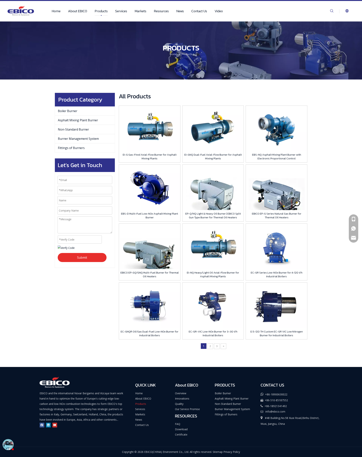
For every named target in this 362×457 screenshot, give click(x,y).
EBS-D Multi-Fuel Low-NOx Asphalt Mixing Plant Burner (149, 215)
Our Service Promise (187, 409)
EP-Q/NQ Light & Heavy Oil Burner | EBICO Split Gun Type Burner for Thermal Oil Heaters (213, 215)
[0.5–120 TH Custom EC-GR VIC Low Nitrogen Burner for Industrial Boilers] (276, 306)
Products (101, 11)
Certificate (181, 434)
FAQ (177, 424)
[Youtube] (54, 424)
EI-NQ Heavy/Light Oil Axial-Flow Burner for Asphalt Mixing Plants (213, 274)
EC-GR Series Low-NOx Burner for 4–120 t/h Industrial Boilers (276, 274)
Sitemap (218, 452)
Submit (82, 257)
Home (56, 11)
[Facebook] (42, 424)
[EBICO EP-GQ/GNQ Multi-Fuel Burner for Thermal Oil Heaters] (149, 254)
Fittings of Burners (71, 148)
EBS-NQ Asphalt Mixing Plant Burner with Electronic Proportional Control (276, 156)
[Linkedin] (48, 424)
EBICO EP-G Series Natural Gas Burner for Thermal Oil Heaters (276, 215)
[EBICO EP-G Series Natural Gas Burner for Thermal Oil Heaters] (276, 195)
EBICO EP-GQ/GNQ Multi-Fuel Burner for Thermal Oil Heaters (149, 274)
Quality (179, 404)
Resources (161, 11)
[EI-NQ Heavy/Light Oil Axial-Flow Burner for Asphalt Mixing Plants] (213, 247)
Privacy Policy (231, 452)
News (180, 11)
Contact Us (199, 11)
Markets (140, 11)
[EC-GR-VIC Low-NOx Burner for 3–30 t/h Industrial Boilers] (213, 306)
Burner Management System (78, 139)
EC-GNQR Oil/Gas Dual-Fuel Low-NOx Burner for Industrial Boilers (149, 333)
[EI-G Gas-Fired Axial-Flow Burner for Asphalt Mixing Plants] (149, 129)
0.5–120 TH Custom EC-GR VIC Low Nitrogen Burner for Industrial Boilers (276, 333)
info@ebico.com (275, 411)
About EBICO (77, 11)
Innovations (182, 398)
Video (219, 11)
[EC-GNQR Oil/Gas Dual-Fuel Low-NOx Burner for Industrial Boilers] (149, 306)
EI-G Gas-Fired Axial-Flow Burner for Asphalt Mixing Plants (149, 156)
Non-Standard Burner (73, 129)
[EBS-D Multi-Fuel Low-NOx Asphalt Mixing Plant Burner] (149, 188)
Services (121, 11)
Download (181, 429)
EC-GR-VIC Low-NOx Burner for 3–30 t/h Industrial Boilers (213, 333)
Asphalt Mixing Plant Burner (78, 120)
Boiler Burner (67, 111)
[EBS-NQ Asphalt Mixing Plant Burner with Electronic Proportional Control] (276, 129)
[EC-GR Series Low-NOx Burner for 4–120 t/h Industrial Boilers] (276, 247)
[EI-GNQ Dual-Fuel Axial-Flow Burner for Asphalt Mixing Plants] (213, 129)
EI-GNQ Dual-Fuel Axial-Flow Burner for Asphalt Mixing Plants (213, 156)
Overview (180, 393)
